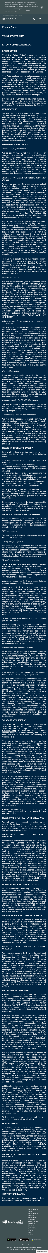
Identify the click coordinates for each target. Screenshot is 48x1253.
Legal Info (31, 1223)
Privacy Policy (32, 1229)
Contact (30, 1235)
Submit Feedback (42, 1251)
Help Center (32, 1231)
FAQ (29, 1233)
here (4, 1024)
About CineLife (33, 1221)
